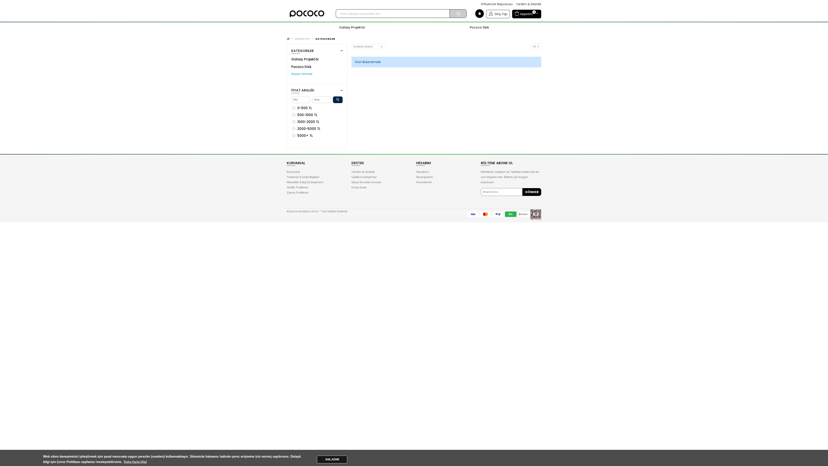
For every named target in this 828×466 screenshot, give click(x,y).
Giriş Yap (500, 14)
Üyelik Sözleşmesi (364, 177)
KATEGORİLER (325, 39)
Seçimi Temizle (301, 74)
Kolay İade (359, 187)
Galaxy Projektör (305, 59)
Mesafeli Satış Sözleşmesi (305, 182)
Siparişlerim (424, 177)
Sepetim (527, 13)
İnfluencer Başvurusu (497, 4)
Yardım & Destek (528, 4)
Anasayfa (302, 39)
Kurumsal (293, 172)
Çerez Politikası (297, 192)
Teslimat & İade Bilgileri (303, 177)
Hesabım (422, 172)
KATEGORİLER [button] (302, 51)
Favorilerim (424, 182)
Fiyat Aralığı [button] (302, 90)
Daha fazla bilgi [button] (135, 462)
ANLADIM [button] (332, 459)
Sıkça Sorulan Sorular (366, 182)
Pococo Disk (301, 67)
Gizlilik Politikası (297, 187)
